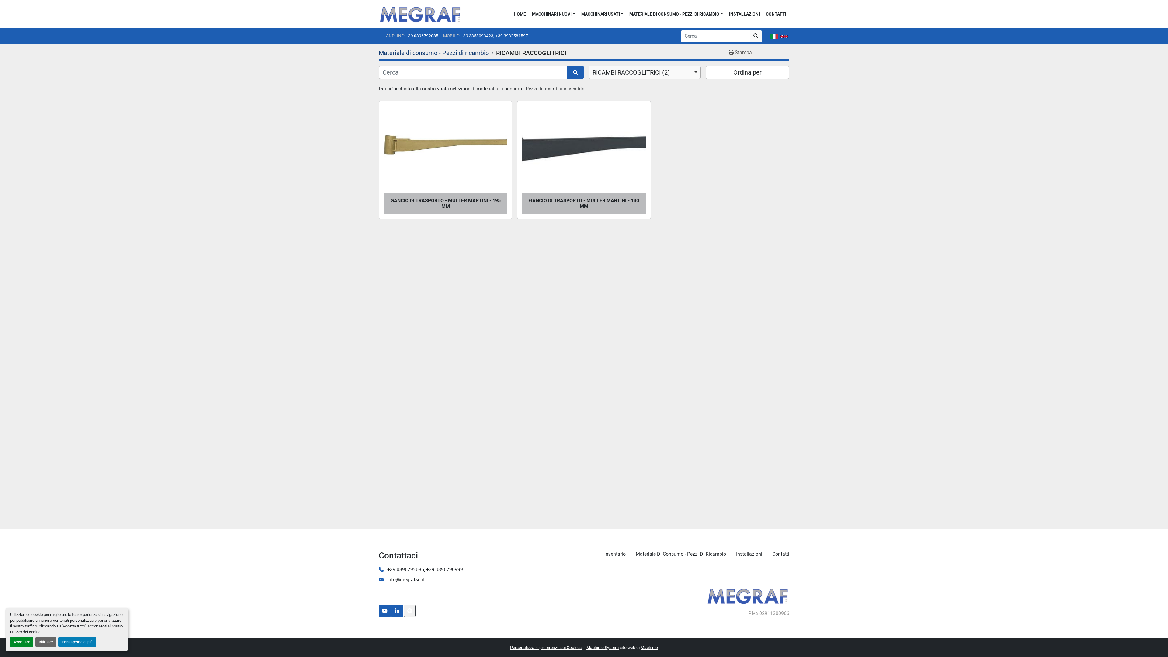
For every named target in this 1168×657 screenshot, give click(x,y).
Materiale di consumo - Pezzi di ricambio (674, 14)
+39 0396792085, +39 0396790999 (424, 569)
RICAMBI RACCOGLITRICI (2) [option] (631, 72)
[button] (553, 14)
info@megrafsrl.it (405, 579)
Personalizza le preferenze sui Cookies (546, 647)
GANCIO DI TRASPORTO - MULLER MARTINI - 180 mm (584, 203)
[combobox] (645, 72)
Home (520, 14)
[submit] (756, 36)
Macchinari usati (600, 14)
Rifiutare (46, 642)
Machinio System (602, 647)
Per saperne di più (77, 642)
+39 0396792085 (422, 35)
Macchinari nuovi (552, 14)
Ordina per (747, 72)
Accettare (21, 642)
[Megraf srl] (747, 595)
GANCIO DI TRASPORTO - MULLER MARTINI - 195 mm (446, 203)
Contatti (776, 14)
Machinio (649, 647)
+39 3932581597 (511, 35)
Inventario (615, 554)
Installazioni (744, 14)
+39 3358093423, (477, 35)
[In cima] (410, 611)
